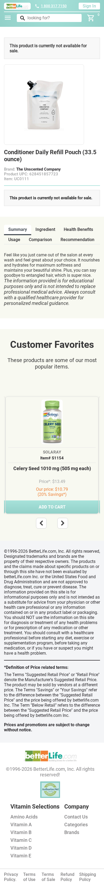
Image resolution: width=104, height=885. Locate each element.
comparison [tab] (40, 239)
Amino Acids (24, 817)
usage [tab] (14, 239)
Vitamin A (21, 824)
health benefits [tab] (78, 229)
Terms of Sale (48, 877)
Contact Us (76, 817)
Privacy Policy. (11, 877)
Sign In (89, 6)
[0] (91, 18)
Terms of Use (29, 877)
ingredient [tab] (45, 229)
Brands (71, 832)
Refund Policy (67, 877)
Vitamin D (21, 848)
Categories (76, 824)
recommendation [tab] (77, 239)
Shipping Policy (87, 877)
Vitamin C (21, 840)
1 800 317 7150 (54, 6)
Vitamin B (20, 832)
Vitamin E (20, 855)
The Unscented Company (38, 169)
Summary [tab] (17, 229)
